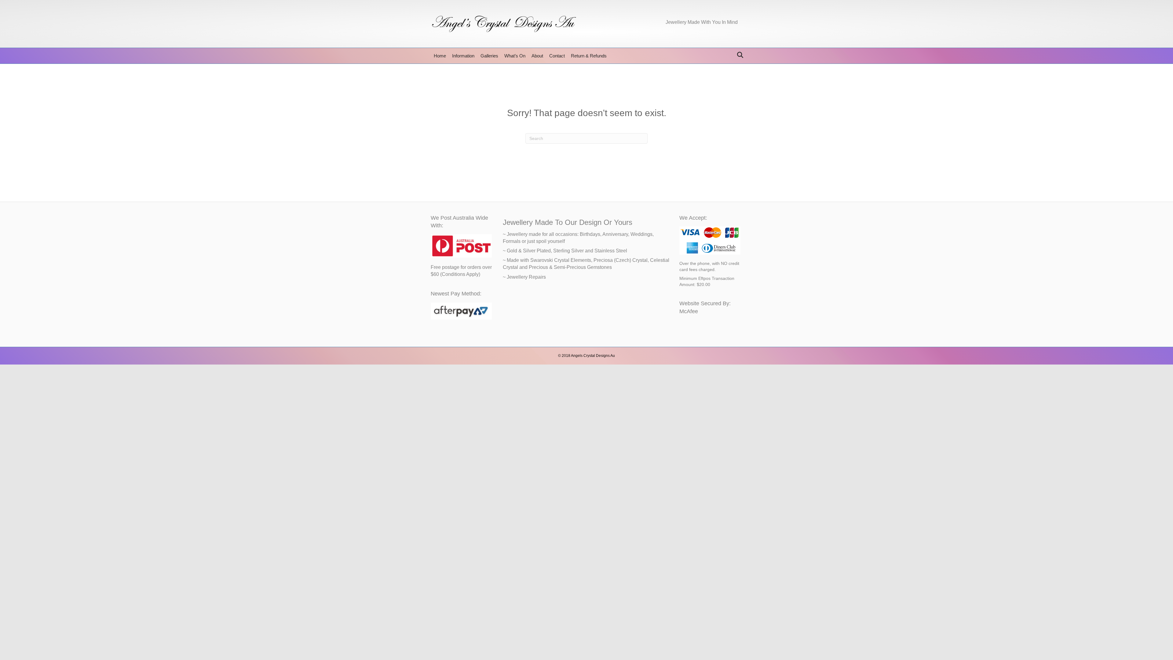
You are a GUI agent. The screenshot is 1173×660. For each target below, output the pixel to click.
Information (463, 55)
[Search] (738, 55)
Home (440, 55)
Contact (557, 55)
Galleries (489, 55)
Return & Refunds (589, 55)
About (537, 55)
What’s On (514, 55)
